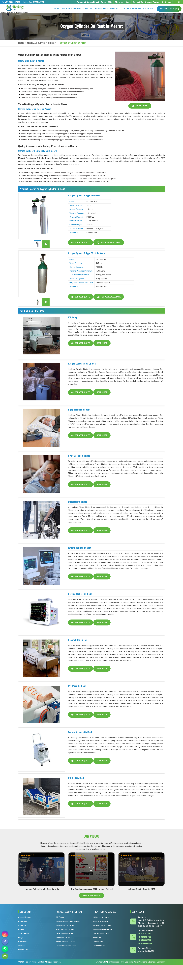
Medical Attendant (100, 921)
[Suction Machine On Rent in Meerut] (41, 750)
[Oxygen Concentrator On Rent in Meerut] (41, 382)
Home (56, 8)
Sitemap (21, 945)
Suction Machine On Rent (80, 732)
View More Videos (91, 895)
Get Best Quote (82, 242)
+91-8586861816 (144, 940)
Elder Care (97, 937)
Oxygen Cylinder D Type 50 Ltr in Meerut (87, 253)
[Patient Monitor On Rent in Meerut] (41, 566)
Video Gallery (23, 933)
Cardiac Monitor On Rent (80, 593)
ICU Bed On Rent (76, 778)
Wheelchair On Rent (77, 501)
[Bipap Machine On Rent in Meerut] (41, 428)
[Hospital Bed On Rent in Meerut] (41, 658)
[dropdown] (91, 8)
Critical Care (98, 941)
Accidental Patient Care (102, 929)
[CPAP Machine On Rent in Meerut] (41, 474)
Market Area (23, 949)
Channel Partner (152, 2)
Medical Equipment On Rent (76, 8)
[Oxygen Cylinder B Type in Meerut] (41, 216)
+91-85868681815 (145, 943)
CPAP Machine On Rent (79, 455)
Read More (102, 343)
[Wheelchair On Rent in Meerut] (41, 520)
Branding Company (157, 962)
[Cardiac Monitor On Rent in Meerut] (41, 612)
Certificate (166, 2)
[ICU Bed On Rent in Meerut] (41, 796)
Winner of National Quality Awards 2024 (94, 2)
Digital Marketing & (141, 962)
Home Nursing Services (106, 8)
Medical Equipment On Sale (137, 8)
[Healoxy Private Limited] (14, 8)
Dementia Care (99, 945)
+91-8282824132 (144, 936)
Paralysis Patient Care (102, 925)
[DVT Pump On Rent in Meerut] (41, 704)
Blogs (127, 2)
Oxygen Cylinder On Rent (66, 925)
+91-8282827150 (12, 2)
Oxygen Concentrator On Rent (82, 363)
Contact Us (138, 2)
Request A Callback (110, 242)
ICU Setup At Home (101, 917)
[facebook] (5, 941)
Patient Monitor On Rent (79, 547)
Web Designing (127, 962)
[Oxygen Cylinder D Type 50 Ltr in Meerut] (41, 274)
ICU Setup (72, 317)
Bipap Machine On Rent (79, 409)
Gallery (21, 929)
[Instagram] (179, 2)
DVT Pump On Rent (77, 685)
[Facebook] (175, 2)
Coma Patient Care (101, 933)
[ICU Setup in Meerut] (41, 336)
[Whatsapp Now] (5, 949)
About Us (119, 2)
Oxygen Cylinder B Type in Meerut (84, 195)
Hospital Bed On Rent (78, 639)
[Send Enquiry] (5, 956)
